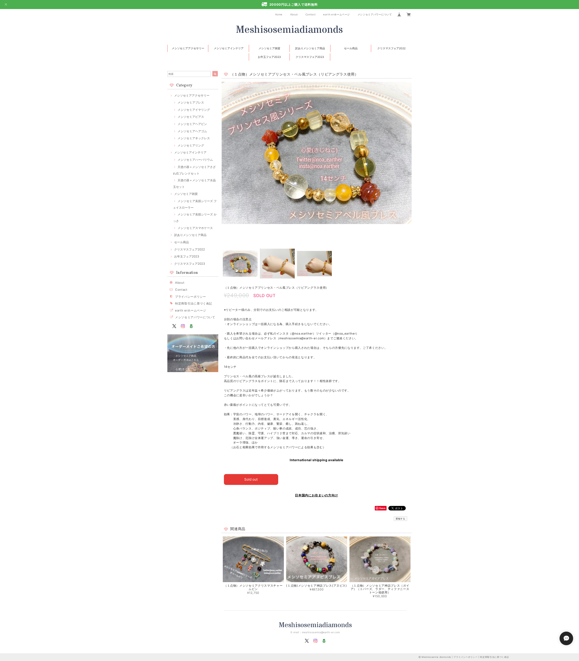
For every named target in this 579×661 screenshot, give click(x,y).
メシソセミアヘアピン (192, 124)
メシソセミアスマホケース (195, 228)
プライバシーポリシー (190, 296)
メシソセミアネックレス (194, 138)
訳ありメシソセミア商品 (310, 48)
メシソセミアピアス (191, 116)
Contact (311, 14)
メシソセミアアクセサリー (188, 48)
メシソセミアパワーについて (375, 14)
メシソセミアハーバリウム (195, 159)
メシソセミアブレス (191, 102)
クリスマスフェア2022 (391, 48)
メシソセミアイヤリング (194, 109)
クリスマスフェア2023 (310, 57)
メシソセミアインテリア (229, 48)
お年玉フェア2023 (269, 57)
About (294, 14)
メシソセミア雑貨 (269, 48)
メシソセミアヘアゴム (192, 131)
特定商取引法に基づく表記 (193, 303)
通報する (400, 518)
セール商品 (351, 48)
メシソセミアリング (191, 145)
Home (279, 14)
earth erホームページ (336, 14)
